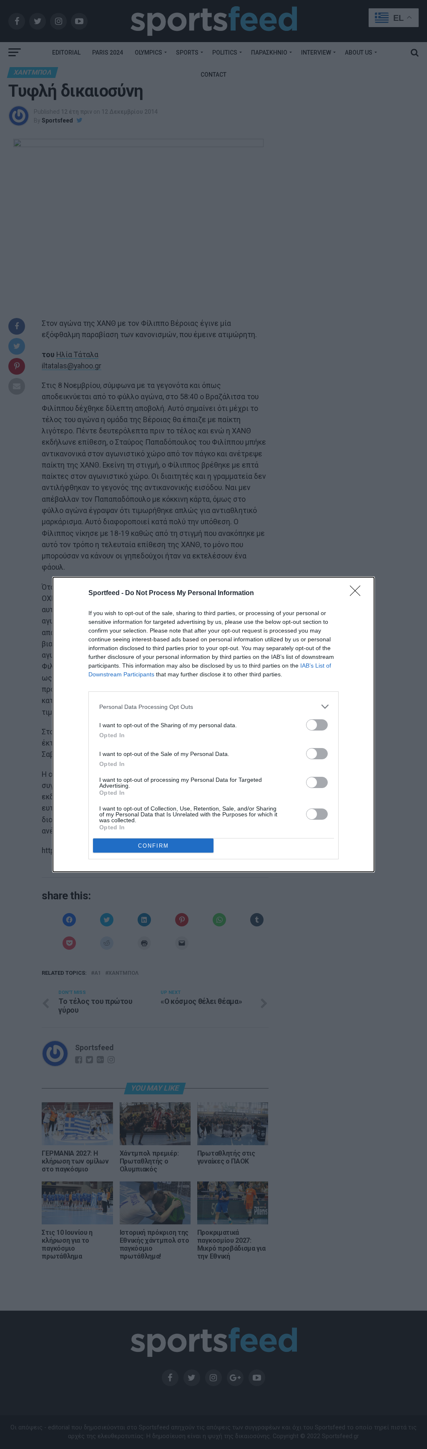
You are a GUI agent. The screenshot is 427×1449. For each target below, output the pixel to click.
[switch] (317, 725)
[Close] (358, 593)
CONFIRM (153, 846)
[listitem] (213, 706)
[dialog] (213, 724)
